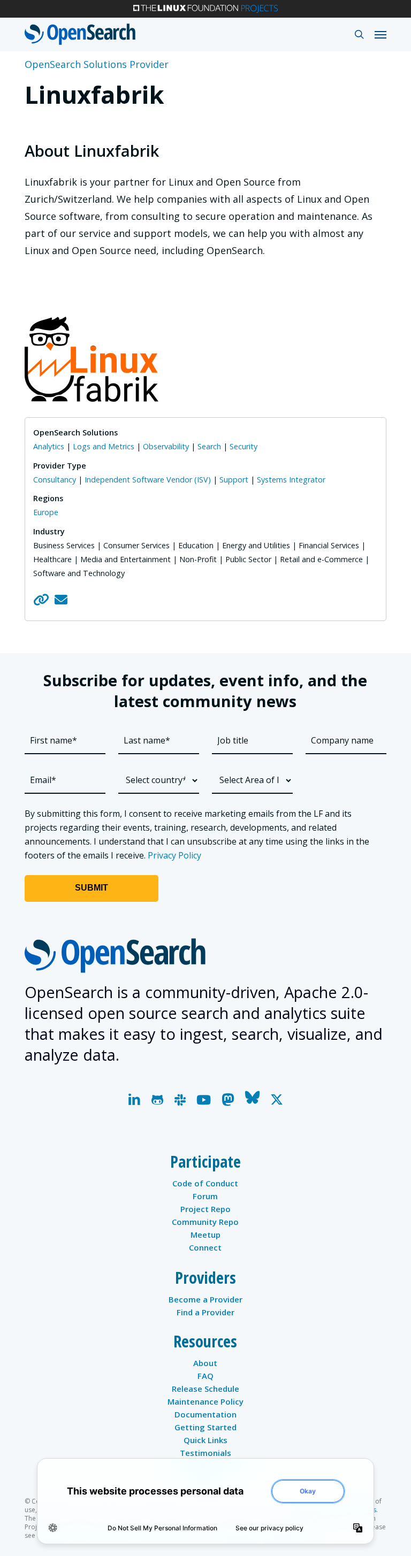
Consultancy (54, 479)
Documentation (205, 1414)
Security (243, 446)
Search (209, 446)
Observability (166, 446)
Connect (205, 1247)
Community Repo (205, 1221)
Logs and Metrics (103, 446)
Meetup (205, 1234)
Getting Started (205, 1427)
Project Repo (205, 1209)
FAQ (205, 1375)
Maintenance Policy (205, 1401)
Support (233, 479)
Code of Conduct (205, 1183)
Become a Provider (205, 1299)
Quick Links (205, 1440)
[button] (380, 34)
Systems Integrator (291, 479)
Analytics (48, 446)
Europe (45, 512)
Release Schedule (205, 1388)
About (205, 1363)
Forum (205, 1196)
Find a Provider (205, 1312)
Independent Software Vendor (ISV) (148, 479)
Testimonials (205, 1452)
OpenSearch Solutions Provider (97, 64)
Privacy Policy (174, 855)
